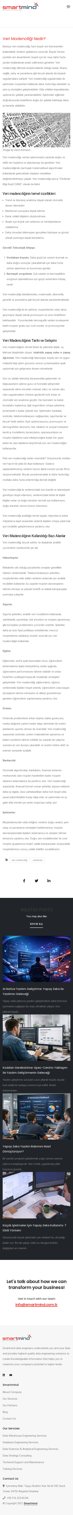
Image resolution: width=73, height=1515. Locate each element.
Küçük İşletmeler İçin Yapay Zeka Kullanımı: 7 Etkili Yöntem (34, 1227)
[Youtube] (12, 1375)
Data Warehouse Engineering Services (25, 1435)
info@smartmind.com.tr (36, 1304)
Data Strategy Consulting (17, 1455)
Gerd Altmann (22, 150)
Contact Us (9, 1418)
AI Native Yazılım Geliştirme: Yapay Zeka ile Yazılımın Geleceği (33, 991)
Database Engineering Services (20, 1442)
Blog (5, 1412)
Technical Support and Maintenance (23, 1462)
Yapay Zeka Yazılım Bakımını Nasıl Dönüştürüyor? (27, 1149)
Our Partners (10, 1405)
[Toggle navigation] (68, 6)
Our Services (10, 1398)
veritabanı (38, 860)
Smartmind (30, 1503)
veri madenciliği (19, 860)
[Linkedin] (5, 1375)
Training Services (12, 1469)
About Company (12, 1392)
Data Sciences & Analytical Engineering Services (30, 1449)
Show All (36, 924)
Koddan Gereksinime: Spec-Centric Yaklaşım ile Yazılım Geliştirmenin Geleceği (35, 1070)
